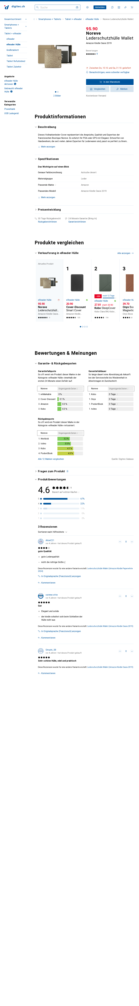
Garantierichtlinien (77, 221)
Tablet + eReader (12, 33)
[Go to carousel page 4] (87, 326)
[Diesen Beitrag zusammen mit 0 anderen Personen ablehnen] (132, 541)
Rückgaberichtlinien (47, 221)
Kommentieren (48, 582)
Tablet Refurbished (16, 61)
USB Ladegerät (11, 113)
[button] (110, 68)
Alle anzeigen (123, 253)
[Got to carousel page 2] (58, 92)
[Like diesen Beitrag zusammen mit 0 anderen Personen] (120, 541)
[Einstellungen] (87, 7)
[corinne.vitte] (60, 596)
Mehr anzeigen (48, 146)
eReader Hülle (13, 44)
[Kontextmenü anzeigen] (114, 542)
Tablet (10, 55)
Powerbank (9, 109)
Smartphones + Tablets (11, 26)
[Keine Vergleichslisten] (119, 7)
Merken (123, 89)
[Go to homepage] (14, 7)
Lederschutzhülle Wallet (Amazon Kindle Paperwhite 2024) (85, 569)
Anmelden (100, 7)
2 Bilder (57, 95)
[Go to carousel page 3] (85, 326)
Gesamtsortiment (12, 19)
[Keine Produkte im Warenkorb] (132, 7)
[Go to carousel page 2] (82, 326)
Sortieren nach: (45, 532)
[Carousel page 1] (80, 326)
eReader (11, 39)
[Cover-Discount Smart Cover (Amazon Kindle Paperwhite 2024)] (77, 290)
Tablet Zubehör (14, 66)
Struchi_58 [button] (51, 650)
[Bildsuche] (77, 7)
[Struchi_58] (60, 651)
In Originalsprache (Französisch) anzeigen (61, 576)
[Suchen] (37, 7)
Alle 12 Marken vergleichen (51, 459)
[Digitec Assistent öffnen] (112, 7)
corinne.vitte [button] (52, 595)
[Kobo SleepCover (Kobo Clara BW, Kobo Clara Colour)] (105, 290)
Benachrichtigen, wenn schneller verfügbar (109, 72)
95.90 (92, 28)
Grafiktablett (13, 50)
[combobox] (59, 532)
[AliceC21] (60, 542)
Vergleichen (99, 89)
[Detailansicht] (60, 399)
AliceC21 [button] (50, 540)
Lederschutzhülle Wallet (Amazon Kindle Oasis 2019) (110, 626)
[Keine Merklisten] (125, 7)
